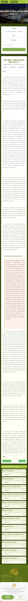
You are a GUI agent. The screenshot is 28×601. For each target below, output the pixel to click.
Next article (22, 461)
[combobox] (14, 35)
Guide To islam (18, 577)
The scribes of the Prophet (10, 550)
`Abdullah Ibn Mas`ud (8, 478)
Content (14, 31)
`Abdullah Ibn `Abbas (8, 526)
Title (8, 31)
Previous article (6, 461)
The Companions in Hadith (10, 542)
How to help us (18, 580)
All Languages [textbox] (13, 40)
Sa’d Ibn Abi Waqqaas (8, 470)
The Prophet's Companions (18, 64)
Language (4, 1)
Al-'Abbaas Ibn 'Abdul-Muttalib (10, 558)
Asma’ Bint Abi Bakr (8, 510)
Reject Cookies (20, 597)
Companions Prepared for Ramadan (12, 518)
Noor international (6, 580)
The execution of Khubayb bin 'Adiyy (12, 486)
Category (20, 31)
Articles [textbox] (13, 35)
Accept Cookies (8, 597)
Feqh (16, 575)
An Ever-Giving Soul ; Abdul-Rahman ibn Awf (14, 534)
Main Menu (13, 1)
